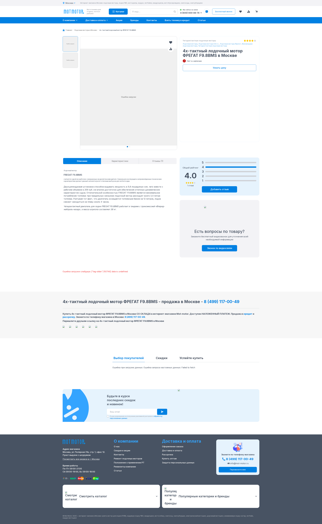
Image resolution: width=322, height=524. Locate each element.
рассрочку (69, 317)
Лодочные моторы (190, 44)
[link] (117, 30)
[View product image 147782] (70, 44)
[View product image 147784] (70, 60)
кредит (248, 314)
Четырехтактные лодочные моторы (212, 46)
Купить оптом (169, 458)
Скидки (161, 358)
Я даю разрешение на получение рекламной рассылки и (136, 417)
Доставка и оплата (172, 450)
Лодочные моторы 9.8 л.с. (208, 44)
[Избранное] (240, 11)
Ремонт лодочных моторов (128, 458)
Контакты (119, 454)
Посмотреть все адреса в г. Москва (81, 459)
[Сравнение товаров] (248, 11)
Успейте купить (191, 358)
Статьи (118, 470)
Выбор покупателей (128, 358)
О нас (117, 446)
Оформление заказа (172, 446)
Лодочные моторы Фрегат (230, 44)
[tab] (82, 161)
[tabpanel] (115, 189)
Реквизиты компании (125, 466)
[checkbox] (108, 416)
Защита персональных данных (178, 462)
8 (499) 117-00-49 (221, 301)
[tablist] (120, 161)
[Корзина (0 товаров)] (256, 11)
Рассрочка (167, 454)
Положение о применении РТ (129, 462)
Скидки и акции (122, 450)
